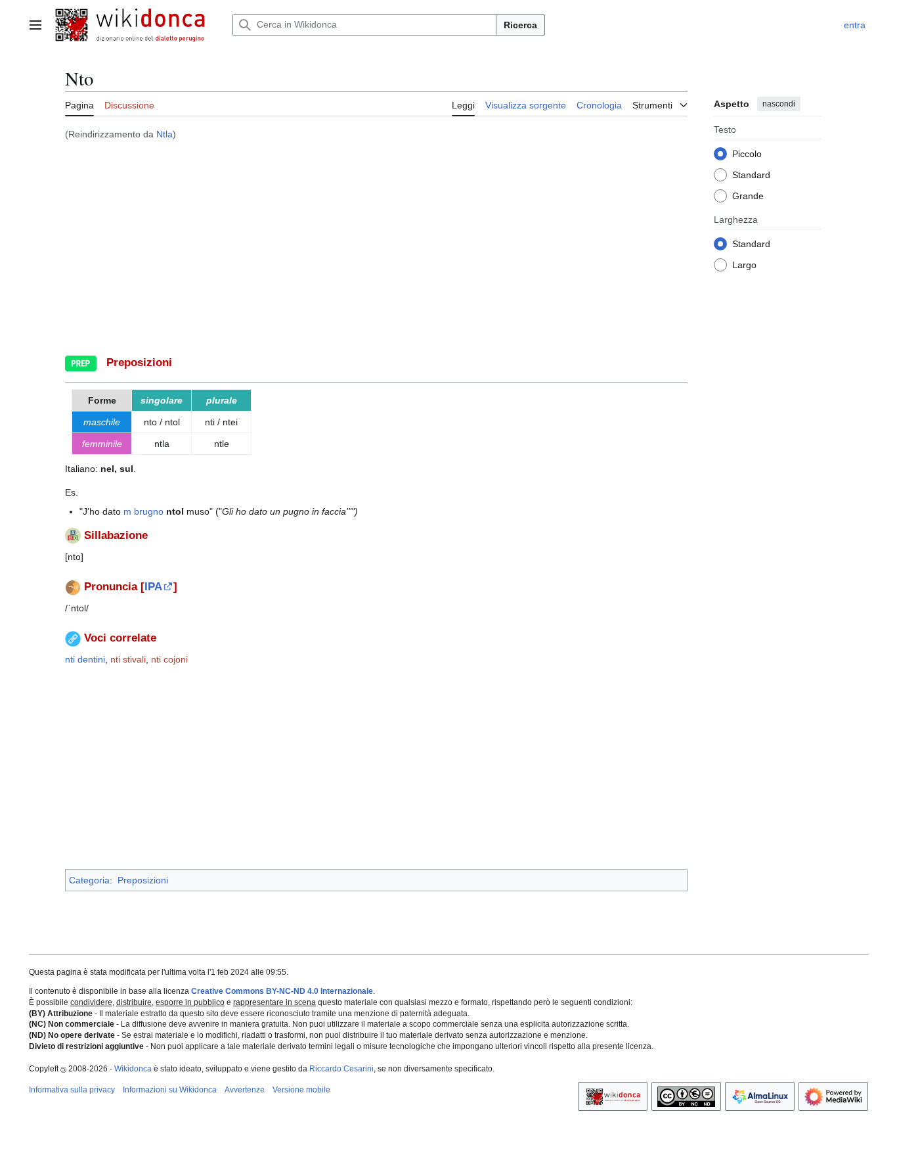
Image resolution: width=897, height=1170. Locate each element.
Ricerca (520, 25)
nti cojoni (169, 659)
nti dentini (85, 659)
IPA (153, 586)
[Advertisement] (376, 244)
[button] (35, 24)
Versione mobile (301, 1089)
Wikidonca (133, 1068)
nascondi (778, 103)
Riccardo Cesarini (341, 1068)
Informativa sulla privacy (72, 1089)
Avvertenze (245, 1089)
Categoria (89, 880)
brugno (149, 511)
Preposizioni (143, 880)
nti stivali (128, 659)
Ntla (164, 134)
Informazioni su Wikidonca (170, 1089)
